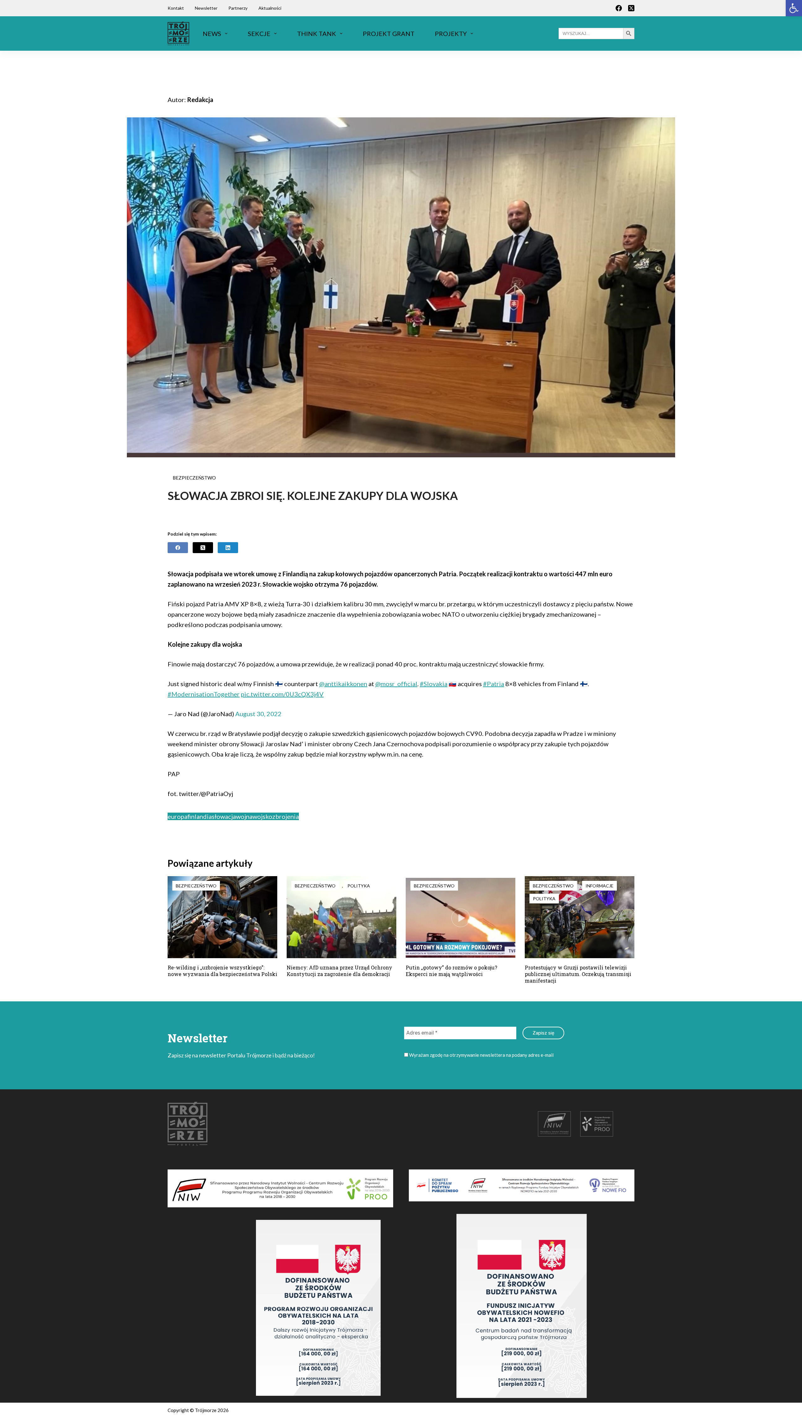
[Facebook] (619, 8)
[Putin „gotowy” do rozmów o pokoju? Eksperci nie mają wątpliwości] (460, 917)
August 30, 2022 (258, 713)
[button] (794, 8)
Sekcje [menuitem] (259, 33)
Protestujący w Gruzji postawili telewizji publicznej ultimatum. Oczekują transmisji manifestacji (578, 974)
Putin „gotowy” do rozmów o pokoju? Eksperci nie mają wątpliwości (451, 970)
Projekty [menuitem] (451, 33)
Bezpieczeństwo (194, 477)
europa (177, 816)
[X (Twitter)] (631, 8)
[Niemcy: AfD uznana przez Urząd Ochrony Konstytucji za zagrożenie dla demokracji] (341, 917)
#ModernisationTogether (204, 694)
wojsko (262, 816)
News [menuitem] (212, 33)
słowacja (224, 816)
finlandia (199, 816)
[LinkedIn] (228, 547)
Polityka (358, 885)
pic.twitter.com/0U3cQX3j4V (282, 694)
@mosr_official (396, 683)
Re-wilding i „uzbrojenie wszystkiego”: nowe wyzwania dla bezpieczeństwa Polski (222, 970)
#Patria (493, 683)
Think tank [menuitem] (316, 33)
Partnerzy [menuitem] (237, 8)
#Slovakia (433, 683)
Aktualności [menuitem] (269, 8)
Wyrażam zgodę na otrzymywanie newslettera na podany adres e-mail (481, 1055)
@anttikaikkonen (343, 683)
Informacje (599, 885)
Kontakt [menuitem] (176, 8)
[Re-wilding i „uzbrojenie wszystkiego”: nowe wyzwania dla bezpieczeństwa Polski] (222, 917)
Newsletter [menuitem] (206, 8)
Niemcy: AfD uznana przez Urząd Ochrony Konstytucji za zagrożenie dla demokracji (339, 970)
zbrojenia (285, 816)
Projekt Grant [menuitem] (388, 33)
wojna (244, 816)
